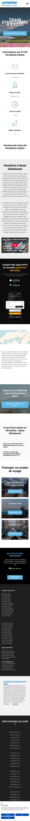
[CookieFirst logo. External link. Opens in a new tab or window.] (1, 803)
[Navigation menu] (27, 3)
